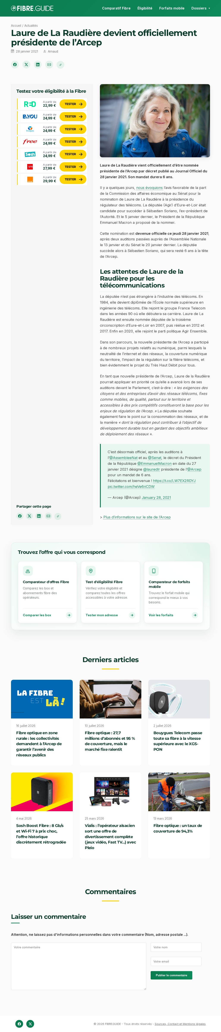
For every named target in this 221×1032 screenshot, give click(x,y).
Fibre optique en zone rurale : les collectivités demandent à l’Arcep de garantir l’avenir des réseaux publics (39, 743)
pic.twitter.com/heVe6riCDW (131, 486)
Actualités (31, 25)
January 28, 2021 (156, 497)
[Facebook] (19, 1024)
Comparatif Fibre (116, 8)
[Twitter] (30, 1024)
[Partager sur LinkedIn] (38, 64)
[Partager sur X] (26, 64)
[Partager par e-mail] (49, 64)
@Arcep (194, 469)
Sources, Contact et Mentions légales (180, 1024)
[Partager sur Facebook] (15, 64)
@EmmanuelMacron (154, 463)
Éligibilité (144, 8)
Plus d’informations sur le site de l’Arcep (137, 517)
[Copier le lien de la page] (60, 65)
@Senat (154, 458)
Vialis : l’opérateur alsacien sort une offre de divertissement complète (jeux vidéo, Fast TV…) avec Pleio (110, 836)
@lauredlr (151, 469)
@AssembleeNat (123, 458)
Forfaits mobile (172, 8)
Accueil (16, 25)
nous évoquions (149, 187)
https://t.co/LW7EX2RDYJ (174, 481)
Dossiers (199, 8)
